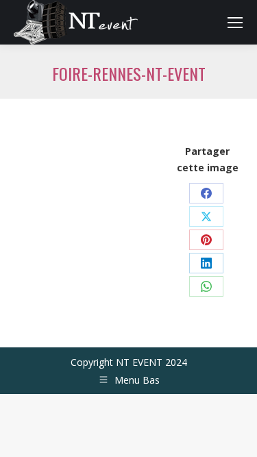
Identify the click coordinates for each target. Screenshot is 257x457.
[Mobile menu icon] (235, 22)
